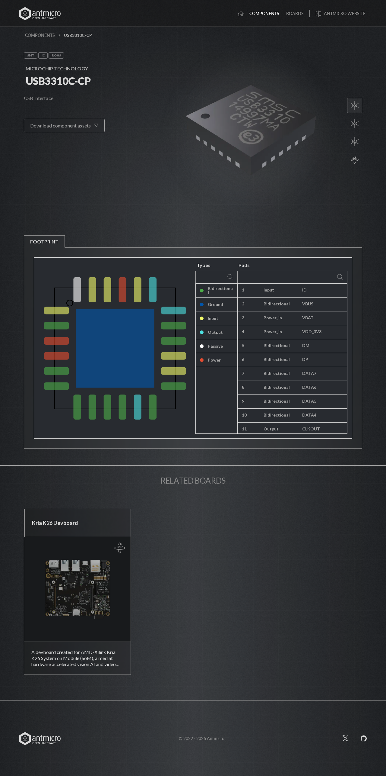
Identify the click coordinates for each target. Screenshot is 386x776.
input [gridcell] (269, 289)
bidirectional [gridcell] (277, 303)
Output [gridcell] (215, 332)
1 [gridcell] (243, 289)
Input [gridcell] (213, 318)
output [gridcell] (271, 428)
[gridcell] (322, 291)
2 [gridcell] (243, 303)
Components (40, 35)
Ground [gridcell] (215, 304)
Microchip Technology (57, 68)
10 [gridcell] (244, 414)
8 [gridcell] (243, 387)
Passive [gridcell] (215, 346)
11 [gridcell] (244, 428)
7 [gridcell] (243, 373)
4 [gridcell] (243, 331)
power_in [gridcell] (273, 317)
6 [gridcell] (243, 359)
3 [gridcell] (243, 317)
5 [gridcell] (243, 345)
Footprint (44, 241)
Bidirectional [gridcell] (220, 290)
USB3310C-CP (58, 81)
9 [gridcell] (243, 401)
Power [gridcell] (214, 359)
